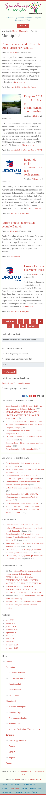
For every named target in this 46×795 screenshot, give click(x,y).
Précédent (9, 321)
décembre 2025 (12, 629)
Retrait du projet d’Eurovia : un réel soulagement (33, 166)
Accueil (9, 661)
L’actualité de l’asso (17, 672)
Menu (22, 25)
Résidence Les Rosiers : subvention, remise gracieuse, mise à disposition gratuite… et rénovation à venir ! (23, 509)
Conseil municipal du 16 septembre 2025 (22, 449)
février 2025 (10, 641)
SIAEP (39, 150)
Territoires (10, 734)
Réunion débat (15, 684)
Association (15, 213)
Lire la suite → (18, 81)
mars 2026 (10, 620)
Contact (9, 763)
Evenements (14, 695)
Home (14, 31)
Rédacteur (13, 52)
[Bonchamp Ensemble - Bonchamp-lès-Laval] (23, 13)
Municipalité (23, 31)
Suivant (33, 326)
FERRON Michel (12, 577)
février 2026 (10, 623)
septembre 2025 (12, 632)
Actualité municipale (17, 706)
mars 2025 (10, 638)
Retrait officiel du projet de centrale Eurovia (18, 224)
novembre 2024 (12, 647)
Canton (12, 746)
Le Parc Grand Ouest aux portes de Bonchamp (24, 487)
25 (33, 321)
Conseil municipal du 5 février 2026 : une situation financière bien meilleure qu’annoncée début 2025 (24, 537)
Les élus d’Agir (15, 712)
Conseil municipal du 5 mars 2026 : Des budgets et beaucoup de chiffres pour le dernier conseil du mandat (24, 527)
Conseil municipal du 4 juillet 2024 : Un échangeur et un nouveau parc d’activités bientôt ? (22, 497)
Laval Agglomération (17, 740)
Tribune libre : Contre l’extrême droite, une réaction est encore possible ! (23, 604)
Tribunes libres (15, 723)
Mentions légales (31, 792)
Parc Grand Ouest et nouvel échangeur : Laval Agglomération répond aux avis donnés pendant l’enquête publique (25, 424)
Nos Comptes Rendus (28, 87)
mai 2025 (9, 635)
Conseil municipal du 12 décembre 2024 (22, 503)
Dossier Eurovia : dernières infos (34, 268)
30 (23, 326)
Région (12, 757)
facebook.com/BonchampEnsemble (16, 383)
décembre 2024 (12, 644)
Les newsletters (15, 689)
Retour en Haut (33, 779)
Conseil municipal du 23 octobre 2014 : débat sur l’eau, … (22, 46)
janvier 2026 (11, 626)
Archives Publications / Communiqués (24, 729)
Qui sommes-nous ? (17, 678)
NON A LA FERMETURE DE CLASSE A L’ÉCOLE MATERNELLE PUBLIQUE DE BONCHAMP (22, 415)
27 (9, 326)
